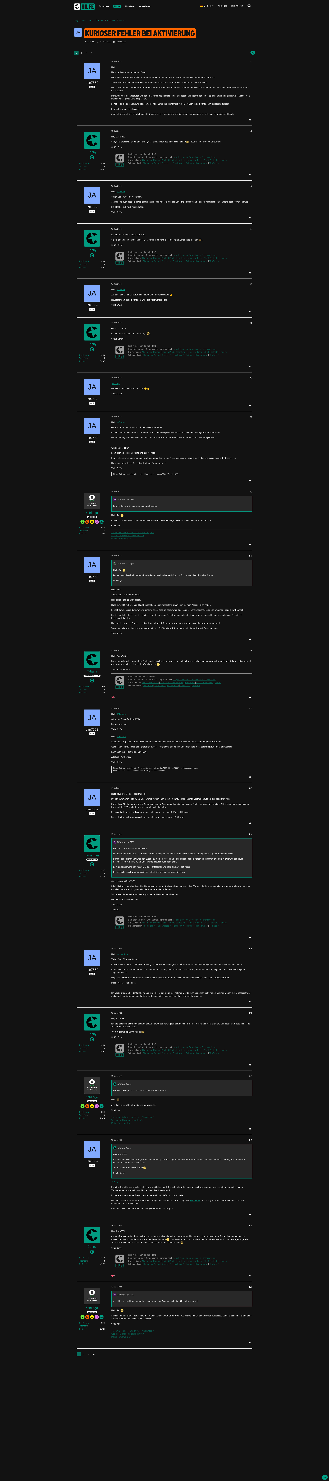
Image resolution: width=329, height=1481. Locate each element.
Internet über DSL (204, 682)
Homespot (190, 682)
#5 (251, 284)
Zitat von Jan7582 (125, 499)
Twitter (189, 163)
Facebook (177, 163)
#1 (251, 61)
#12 (250, 708)
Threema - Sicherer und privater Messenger (131, 532)
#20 (250, 1286)
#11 (251, 650)
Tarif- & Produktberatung (173, 160)
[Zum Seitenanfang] (325, 1477)
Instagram (200, 163)
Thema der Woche (151, 163)
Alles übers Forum (150, 682)
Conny (122, 191)
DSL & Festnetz (211, 160)
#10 (250, 555)
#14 (250, 834)
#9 (251, 491)
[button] (207, 6)
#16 (250, 1013)
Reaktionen (84, 163)
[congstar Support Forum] (84, 6)
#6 (251, 323)
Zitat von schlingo (125, 563)
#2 (251, 131)
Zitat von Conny (124, 1083)
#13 (250, 788)
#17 (250, 1076)
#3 (251, 186)
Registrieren (237, 5)
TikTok (195, 685)
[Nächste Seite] (91, 53)
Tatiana (122, 714)
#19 (250, 1225)
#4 (251, 229)
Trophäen (83, 166)
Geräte (218, 682)
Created (165, 163)
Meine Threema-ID (120, 538)
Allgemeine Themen (151, 160)
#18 (250, 1140)
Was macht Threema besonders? (126, 535)
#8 (251, 416)
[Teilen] (252, 53)
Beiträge (82, 169)
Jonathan (123, 954)
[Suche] (249, 6)
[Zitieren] (250, 120)
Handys (223, 160)
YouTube (213, 163)
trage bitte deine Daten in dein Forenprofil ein (194, 157)
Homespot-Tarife (194, 160)
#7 (251, 377)
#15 (250, 948)
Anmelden (222, 5)
